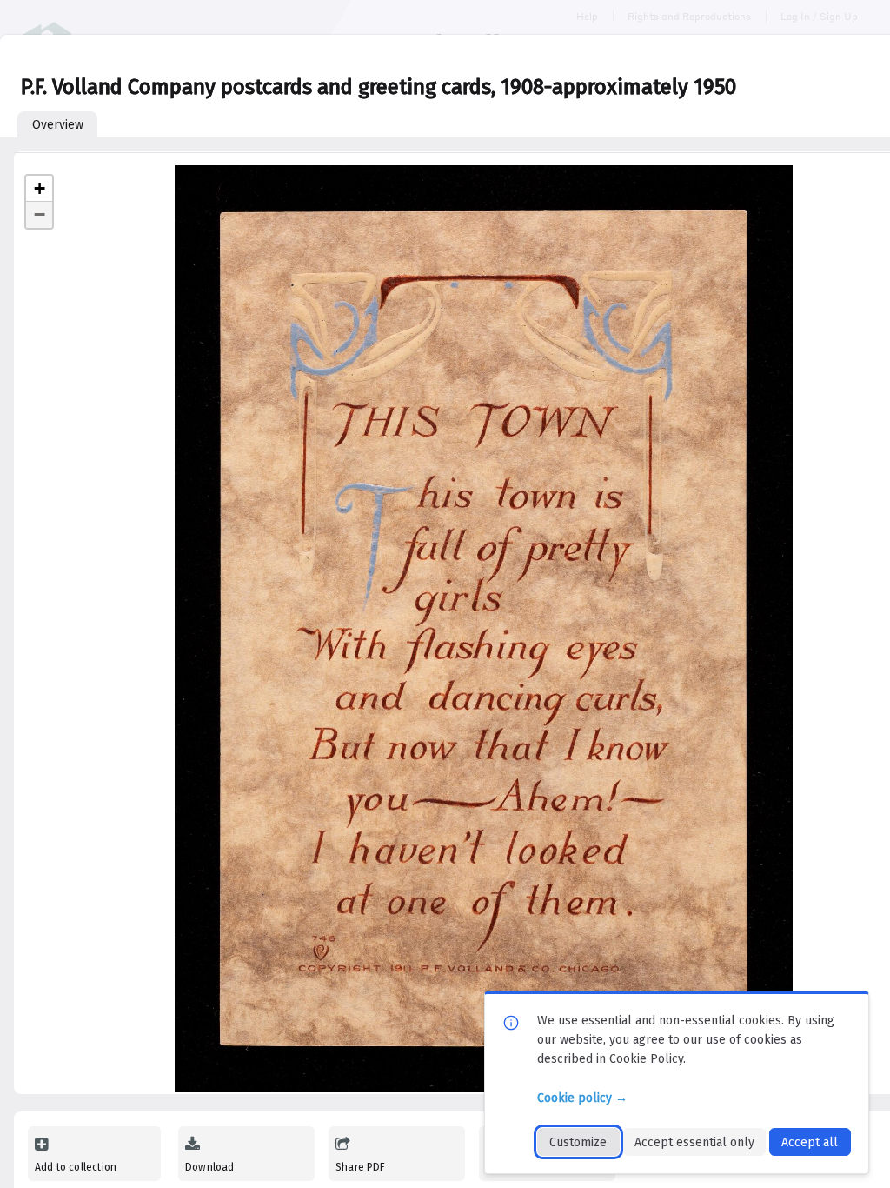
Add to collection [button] (75, 1167)
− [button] (39, 214)
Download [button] (209, 1167)
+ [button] (39, 188)
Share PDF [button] (360, 1167)
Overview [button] (57, 124)
